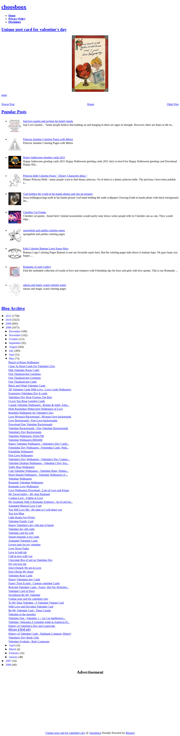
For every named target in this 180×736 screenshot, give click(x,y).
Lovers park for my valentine (24, 544)
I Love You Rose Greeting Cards (26, 401)
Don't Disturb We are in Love (24, 567)
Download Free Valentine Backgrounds (30, 424)
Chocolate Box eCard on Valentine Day (30, 560)
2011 (9, 315)
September (15, 342)
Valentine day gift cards (21, 529)
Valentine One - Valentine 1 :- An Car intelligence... (37, 618)
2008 (9, 327)
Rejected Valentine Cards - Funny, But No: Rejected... (38, 587)
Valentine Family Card (20, 521)
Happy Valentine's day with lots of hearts (31, 525)
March (13, 649)
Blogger (130, 732)
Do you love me (17, 563)
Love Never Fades (18, 548)
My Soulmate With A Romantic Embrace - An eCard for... (40, 501)
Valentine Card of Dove (21, 591)
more (4, 95)
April (12, 645)
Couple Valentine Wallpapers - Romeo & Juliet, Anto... (38, 405)
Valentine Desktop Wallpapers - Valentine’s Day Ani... (38, 463)
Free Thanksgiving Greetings (24, 373)
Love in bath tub (17, 552)
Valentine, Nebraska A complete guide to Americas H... (39, 622)
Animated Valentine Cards (23, 540)
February (14, 653)
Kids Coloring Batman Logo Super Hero (45, 248)
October (14, 339)
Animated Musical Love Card (24, 505)
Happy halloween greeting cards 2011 (44, 157)
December (15, 331)
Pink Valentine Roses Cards (23, 370)
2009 (9, 323)
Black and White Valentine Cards (26, 385)
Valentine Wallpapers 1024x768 (26, 436)
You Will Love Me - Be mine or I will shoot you (35, 509)
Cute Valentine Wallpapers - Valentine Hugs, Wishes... (38, 470)
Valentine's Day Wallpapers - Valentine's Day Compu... (39, 459)
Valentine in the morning (22, 614)
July (11, 350)
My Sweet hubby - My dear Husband (29, 494)
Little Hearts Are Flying (21, 517)
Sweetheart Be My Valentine (24, 594)
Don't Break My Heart (20, 571)
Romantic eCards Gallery (37, 266)
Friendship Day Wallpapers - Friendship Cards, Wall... (38, 447)
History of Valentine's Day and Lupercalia (31, 625)
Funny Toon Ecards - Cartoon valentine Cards (34, 583)
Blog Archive (13, 308)
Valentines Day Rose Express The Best (30, 397)
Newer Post (7, 104)
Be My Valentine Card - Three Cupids (29, 610)
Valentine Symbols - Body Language (28, 641)
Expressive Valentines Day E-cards (27, 393)
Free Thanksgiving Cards (22, 381)
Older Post (173, 104)
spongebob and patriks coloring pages (44, 230)
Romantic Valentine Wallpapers (25, 482)
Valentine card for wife (21, 532)
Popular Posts (13, 111)
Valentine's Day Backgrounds (24, 432)
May (12, 358)
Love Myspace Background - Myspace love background (39, 416)
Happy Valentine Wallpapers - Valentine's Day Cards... (38, 443)
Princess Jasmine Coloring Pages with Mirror (48, 139)
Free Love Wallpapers (20, 455)
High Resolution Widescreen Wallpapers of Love (35, 408)
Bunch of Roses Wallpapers (23, 362)
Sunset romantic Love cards (23, 536)
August (13, 346)
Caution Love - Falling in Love (25, 498)
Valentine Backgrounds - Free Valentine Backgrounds (38, 428)
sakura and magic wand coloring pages (44, 285)
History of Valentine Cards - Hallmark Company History (39, 633)
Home (90, 104)
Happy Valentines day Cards (24, 579)
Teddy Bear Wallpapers (21, 467)
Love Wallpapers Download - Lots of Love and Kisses (38, 490)
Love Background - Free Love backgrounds (32, 420)
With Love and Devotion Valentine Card (30, 606)
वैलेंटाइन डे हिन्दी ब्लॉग (19, 629)
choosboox (13, 7)
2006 (9, 664)
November (15, 335)
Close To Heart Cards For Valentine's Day (31, 366)
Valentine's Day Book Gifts (23, 637)
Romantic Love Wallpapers (23, 486)
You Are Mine (16, 513)
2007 (9, 660)
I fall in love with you (20, 556)
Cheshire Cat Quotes (34, 212)
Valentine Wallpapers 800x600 (25, 439)
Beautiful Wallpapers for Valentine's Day (31, 412)
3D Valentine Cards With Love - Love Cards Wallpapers (39, 389)
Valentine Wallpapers (20, 478)
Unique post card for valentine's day (34, 29)
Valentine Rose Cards (20, 575)
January (13, 656)
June (12, 354)
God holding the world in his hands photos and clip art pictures (58, 193)
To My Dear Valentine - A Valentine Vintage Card (36, 602)
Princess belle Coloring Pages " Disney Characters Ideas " (55, 175)
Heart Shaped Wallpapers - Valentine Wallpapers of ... (38, 474)
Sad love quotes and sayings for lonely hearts (48, 121)
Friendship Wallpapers (20, 451)
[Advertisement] (30, 703)
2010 (9, 319)
